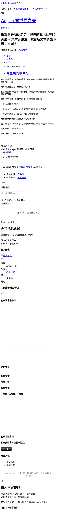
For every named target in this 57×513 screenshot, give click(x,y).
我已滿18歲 (6, 508)
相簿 (8, 56)
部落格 (9, 59)
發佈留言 (5, 204)
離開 (15, 508)
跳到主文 (5, 28)
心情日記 (23, 50)
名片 (8, 62)
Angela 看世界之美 (18, 20)
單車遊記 (21, 177)
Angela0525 (6, 152)
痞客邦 (22, 167)
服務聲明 (28, 476)
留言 (28, 167)
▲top (3, 182)
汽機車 (20, 174)
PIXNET (12, 473)
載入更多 (5, 187)
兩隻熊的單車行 (17, 73)
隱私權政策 (47, 473)
